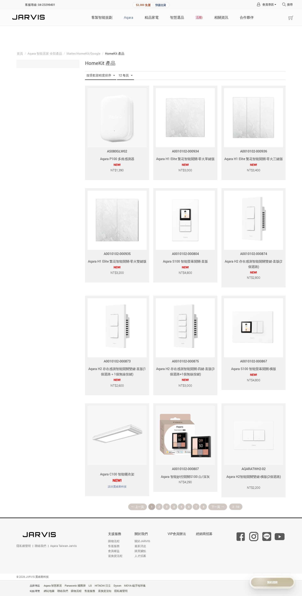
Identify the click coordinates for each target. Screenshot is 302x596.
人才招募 (140, 556)
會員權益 (114, 551)
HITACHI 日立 (103, 585)
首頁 (20, 53)
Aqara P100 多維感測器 (117, 159)
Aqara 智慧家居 (53, 585)
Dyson (117, 585)
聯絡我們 (40, 546)
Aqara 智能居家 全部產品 (45, 53)
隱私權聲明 (23, 546)
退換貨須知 (104, 591)
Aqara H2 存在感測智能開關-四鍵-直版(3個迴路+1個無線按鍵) (185, 371)
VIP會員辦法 (177, 533)
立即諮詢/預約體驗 (272, 582)
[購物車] (291, 18)
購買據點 (140, 551)
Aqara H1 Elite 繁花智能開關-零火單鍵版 (185, 159)
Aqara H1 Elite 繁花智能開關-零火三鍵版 (253, 159)
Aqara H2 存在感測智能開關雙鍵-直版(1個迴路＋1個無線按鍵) (117, 371)
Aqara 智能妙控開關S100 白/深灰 (185, 476)
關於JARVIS (142, 541)
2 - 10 (235, 507)
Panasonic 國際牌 (75, 585)
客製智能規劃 (101, 17)
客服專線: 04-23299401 (40, 5)
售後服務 (114, 546)
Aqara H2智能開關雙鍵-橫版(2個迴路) (253, 476)
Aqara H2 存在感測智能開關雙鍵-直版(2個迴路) (253, 264)
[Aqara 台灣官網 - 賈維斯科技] (29, 17)
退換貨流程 (115, 556)
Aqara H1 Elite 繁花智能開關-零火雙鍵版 (117, 261)
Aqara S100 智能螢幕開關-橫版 (253, 369)
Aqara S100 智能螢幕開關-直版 (185, 261)
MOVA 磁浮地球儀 (134, 585)
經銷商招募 (204, 533)
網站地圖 (49, 591)
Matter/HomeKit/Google (83, 53)
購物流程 (114, 541)
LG (90, 585)
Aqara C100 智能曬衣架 (117, 474)
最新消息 (140, 546)
